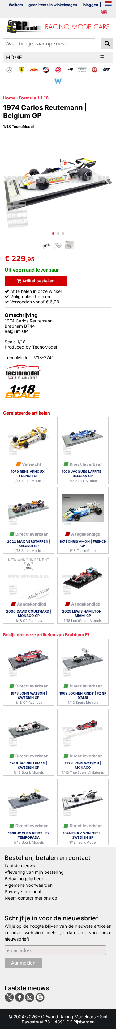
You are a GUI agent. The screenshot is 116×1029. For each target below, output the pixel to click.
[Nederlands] (108, 4)
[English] (104, 12)
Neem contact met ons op (31, 898)
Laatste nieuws (20, 865)
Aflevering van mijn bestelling (34, 872)
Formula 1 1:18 (34, 97)
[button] (53, 233)
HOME (14, 58)
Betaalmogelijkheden (26, 878)
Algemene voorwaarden (29, 885)
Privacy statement (23, 891)
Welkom (16, 4)
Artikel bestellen (37, 280)
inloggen (90, 4)
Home (9, 97)
